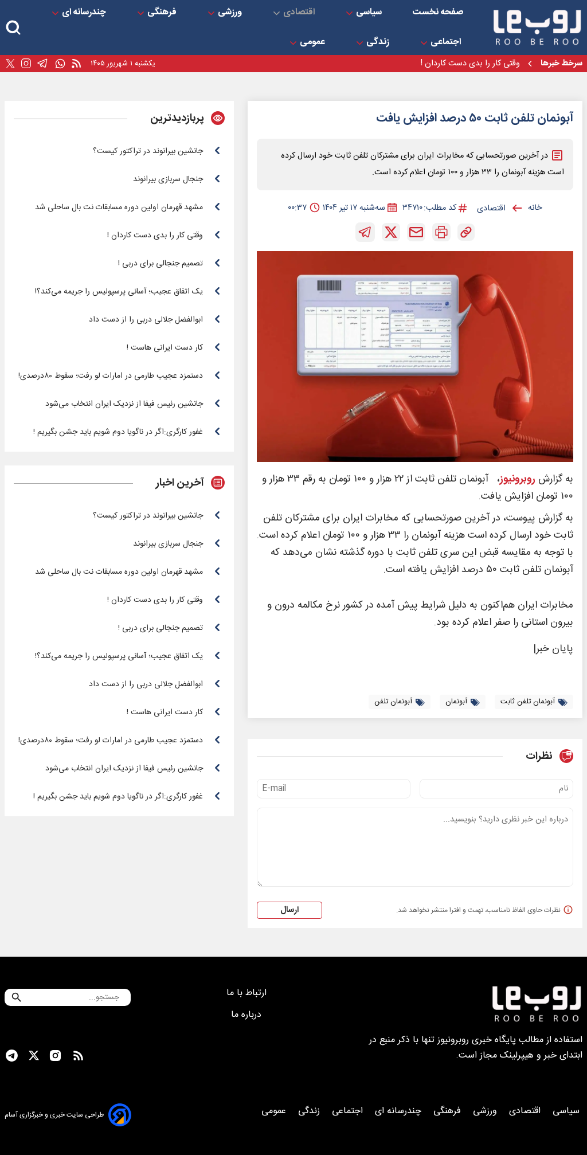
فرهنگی (163, 12)
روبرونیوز (517, 479)
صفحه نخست (438, 12)
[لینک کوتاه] (466, 232)
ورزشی (231, 12)
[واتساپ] (60, 64)
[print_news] (441, 232)
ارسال (289, 910)
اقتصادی (300, 12)
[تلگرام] (42, 64)
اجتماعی (447, 42)
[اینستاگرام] (26, 63)
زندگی (379, 42)
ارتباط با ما (247, 993)
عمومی (313, 42)
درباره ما (247, 1015)
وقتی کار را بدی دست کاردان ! (470, 64)
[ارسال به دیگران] (416, 232)
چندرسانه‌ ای (85, 12)
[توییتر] (10, 64)
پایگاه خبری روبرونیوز (476, 1040)
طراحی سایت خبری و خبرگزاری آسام (54, 1115)
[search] (13, 28)
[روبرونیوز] (537, 27)
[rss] (76, 63)
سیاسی (370, 12)
